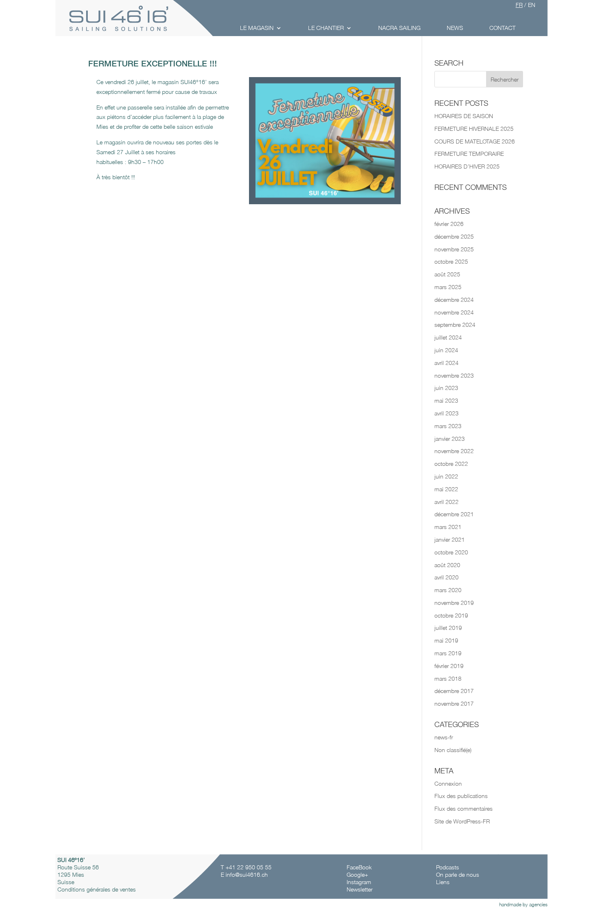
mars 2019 (447, 653)
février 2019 (449, 665)
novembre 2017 (454, 703)
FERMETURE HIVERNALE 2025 (474, 128)
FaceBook (360, 867)
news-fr (443, 737)
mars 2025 (447, 286)
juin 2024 (446, 350)
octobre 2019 (451, 615)
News (455, 27)
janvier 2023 (449, 438)
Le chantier (326, 27)
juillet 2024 (448, 337)
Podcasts (447, 867)
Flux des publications (461, 795)
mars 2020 (447, 589)
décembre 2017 (454, 690)
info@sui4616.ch (247, 874)
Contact (502, 27)
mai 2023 (446, 400)
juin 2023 (446, 387)
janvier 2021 (449, 539)
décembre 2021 (454, 514)
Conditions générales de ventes (96, 889)
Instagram (359, 881)
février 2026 (449, 223)
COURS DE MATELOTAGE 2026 (474, 141)
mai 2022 (446, 489)
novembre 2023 (454, 375)
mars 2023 (447, 425)
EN (531, 4)
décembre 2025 (454, 236)
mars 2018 (447, 678)
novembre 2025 (454, 249)
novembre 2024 (454, 312)
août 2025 (447, 274)
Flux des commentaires (463, 808)
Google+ (357, 874)
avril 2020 (446, 577)
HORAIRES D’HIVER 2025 (467, 166)
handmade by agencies (523, 904)
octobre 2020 (451, 552)
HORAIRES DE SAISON (463, 115)
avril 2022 (446, 501)
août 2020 (447, 564)
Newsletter (359, 889)
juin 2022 (446, 476)
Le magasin (257, 27)
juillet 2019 (448, 627)
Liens (443, 881)
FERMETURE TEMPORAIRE (469, 153)
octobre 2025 (451, 261)
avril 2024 (446, 362)
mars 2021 (447, 526)
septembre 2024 (454, 324)
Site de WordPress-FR (462, 821)
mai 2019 (446, 640)
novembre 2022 (454, 450)
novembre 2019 (454, 602)
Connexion (448, 783)
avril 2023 (446, 413)
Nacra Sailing (399, 27)
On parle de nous (457, 874)
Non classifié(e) (452, 749)
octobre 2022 (451, 463)
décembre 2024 (454, 299)
